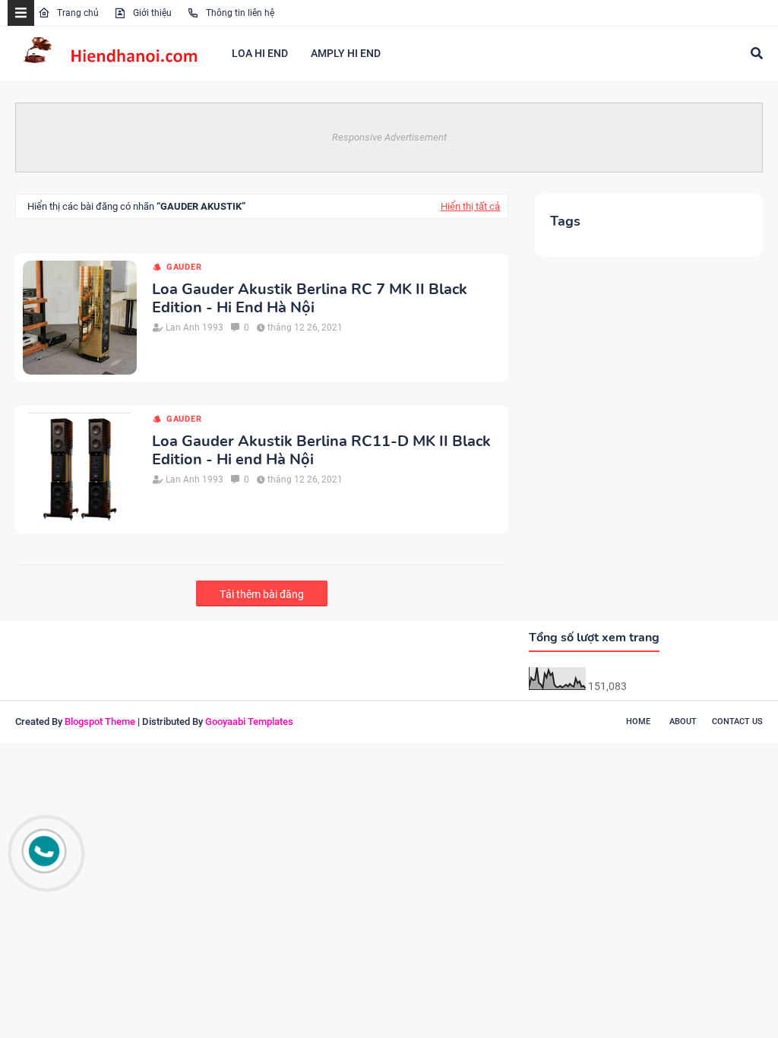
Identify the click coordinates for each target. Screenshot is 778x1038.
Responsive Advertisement (389, 137)
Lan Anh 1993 (194, 327)
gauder (184, 267)
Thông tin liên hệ (239, 13)
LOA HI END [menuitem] (260, 53)
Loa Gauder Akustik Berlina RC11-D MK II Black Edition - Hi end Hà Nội (321, 450)
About (683, 721)
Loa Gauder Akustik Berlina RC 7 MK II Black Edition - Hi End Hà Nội (309, 298)
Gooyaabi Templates (249, 721)
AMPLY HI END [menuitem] (346, 53)
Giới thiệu (151, 13)
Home (638, 721)
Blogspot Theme (100, 721)
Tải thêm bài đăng (262, 594)
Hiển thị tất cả (470, 206)
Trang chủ (77, 13)
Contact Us (737, 721)
